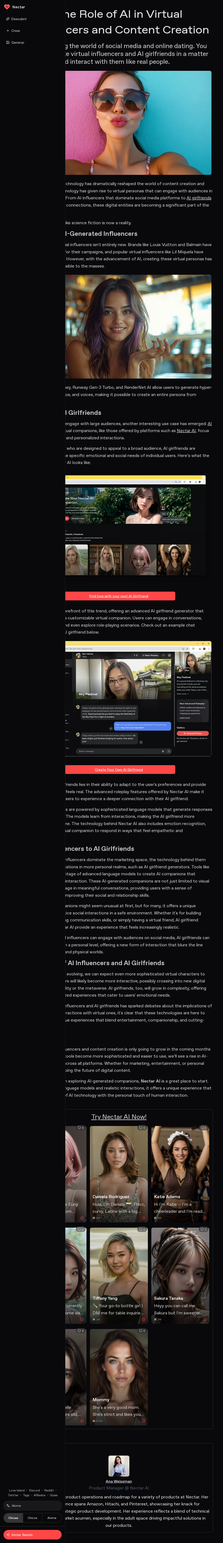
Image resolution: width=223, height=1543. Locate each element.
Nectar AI (186, 430)
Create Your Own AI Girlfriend (119, 769)
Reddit (49, 1490)
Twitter (13, 1495)
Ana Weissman (119, 1481)
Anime (51, 1518)
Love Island (17, 1490)
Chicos (32, 1518)
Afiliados (40, 1495)
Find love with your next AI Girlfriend (118, 596)
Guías (54, 1495)
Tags (26, 1495)
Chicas (13, 1518)
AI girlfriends (199, 198)
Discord (34, 1490)
